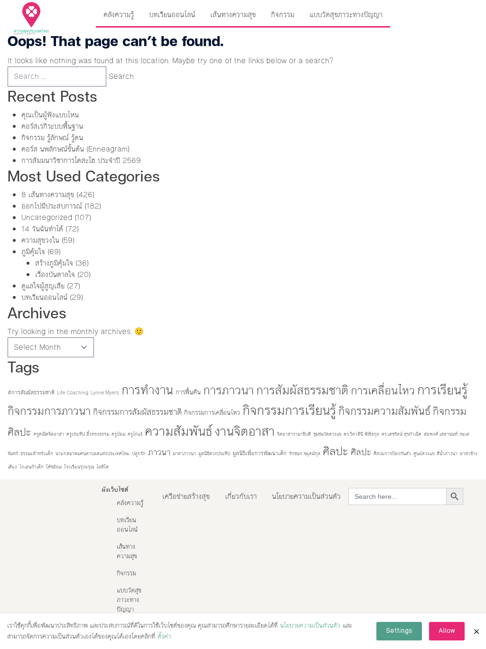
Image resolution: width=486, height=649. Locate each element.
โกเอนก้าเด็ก (31, 466)
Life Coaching (72, 392)
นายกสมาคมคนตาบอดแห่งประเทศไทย (93, 453)
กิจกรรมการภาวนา (49, 411)
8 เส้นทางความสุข (47, 194)
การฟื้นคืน (188, 392)
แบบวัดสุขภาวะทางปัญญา (346, 14)
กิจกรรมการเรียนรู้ (289, 410)
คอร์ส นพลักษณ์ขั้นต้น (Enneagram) (75, 148)
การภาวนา (228, 390)
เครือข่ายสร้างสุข (186, 496)
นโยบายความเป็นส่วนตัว (306, 496)
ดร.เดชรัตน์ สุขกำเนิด (401, 434)
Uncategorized (46, 217)
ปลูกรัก (139, 453)
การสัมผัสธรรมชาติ (302, 390)
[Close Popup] (476, 631)
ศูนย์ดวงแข (423, 453)
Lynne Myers (105, 392)
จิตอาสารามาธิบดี (294, 434)
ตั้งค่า (164, 636)
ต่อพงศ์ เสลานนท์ (441, 434)
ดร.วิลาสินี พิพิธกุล (361, 434)
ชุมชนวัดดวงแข (327, 434)
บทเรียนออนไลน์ (172, 14)
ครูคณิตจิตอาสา (49, 434)
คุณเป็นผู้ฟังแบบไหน (50, 114)
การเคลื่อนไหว (383, 390)
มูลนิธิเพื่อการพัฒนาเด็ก (260, 453)
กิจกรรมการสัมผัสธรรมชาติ (137, 412)
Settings (399, 631)
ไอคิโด (102, 466)
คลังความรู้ (118, 14)
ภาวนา (159, 452)
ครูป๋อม (118, 434)
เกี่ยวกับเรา (241, 496)
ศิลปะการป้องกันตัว (392, 453)
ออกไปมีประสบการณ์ (51, 205)
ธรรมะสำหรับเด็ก (36, 453)
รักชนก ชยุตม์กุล (304, 453)
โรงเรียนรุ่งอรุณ (79, 466)
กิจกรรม (282, 14)
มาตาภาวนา (184, 453)
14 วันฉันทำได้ (42, 228)
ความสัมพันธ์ (178, 431)
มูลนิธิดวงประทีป (214, 453)
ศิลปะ (335, 451)
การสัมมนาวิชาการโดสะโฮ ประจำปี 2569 (81, 160)
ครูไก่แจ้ (135, 434)
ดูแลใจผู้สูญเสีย (43, 285)
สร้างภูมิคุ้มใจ (54, 263)
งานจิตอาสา (245, 431)
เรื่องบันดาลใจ (55, 274)
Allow (447, 631)
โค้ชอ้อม (54, 466)
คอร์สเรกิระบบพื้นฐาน (52, 126)
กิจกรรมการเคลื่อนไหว (212, 413)
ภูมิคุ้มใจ (33, 251)
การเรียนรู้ (442, 390)
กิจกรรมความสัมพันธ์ (384, 411)
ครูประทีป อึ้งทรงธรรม (87, 434)
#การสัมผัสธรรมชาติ (31, 392)
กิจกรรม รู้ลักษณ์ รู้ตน (52, 137)
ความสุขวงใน (40, 240)
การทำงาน (147, 390)
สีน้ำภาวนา (447, 453)
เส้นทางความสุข (233, 14)
